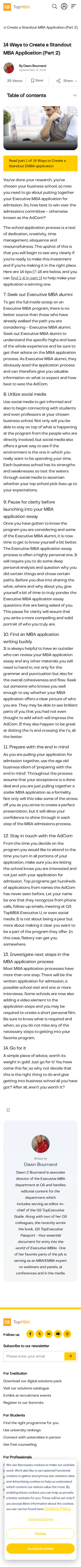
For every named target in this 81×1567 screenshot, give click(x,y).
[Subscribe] (70, 1356)
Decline (40, 1534)
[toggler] (73, 6)
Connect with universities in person (32, 1437)
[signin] (64, 6)
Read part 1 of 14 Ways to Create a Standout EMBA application (37, 163)
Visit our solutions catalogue (26, 1388)
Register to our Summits (23, 1402)
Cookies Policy (57, 1508)
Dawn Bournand (40, 1164)
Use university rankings (22, 1430)
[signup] (32, 81)
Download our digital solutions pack (32, 1381)
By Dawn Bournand (32, 66)
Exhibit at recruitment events (27, 1395)
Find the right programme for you (30, 1423)
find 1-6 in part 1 (26, 277)
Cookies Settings (40, 1519)
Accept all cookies (41, 1549)
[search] (54, 7)
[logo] (16, 6)
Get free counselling (20, 1444)
